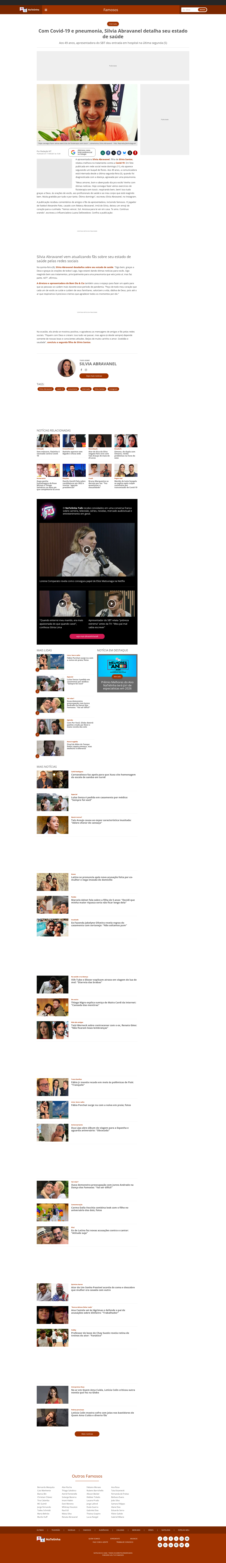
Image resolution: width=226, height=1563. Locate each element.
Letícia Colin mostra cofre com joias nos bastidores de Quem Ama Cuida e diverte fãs (102, 1414)
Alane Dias (116, 1507)
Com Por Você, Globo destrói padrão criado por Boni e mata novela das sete (80, 724)
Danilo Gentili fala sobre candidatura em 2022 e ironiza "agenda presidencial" (74, 484)
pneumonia (72, 389)
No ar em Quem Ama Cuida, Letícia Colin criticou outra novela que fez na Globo (103, 1391)
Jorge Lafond (92, 1503)
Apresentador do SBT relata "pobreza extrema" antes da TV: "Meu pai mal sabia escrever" (109, 624)
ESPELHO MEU (183, 1530)
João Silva (115, 1500)
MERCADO (136, 1530)
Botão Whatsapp (165, 1540)
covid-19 (60, 389)
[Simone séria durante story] (125, 440)
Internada (86, 389)
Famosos (110, 9)
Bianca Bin (41, 1494)
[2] (50, 683)
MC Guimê (41, 1503)
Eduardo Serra (117, 1510)
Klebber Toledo (93, 1497)
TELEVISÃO (56, 1530)
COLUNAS (120, 1530)
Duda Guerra (92, 1507)
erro (135, 153)
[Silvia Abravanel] (66, 368)
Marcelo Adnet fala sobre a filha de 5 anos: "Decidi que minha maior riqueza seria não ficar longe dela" (103, 901)
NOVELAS (71, 1530)
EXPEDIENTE (115, 1539)
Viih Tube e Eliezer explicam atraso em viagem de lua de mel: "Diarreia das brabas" (104, 981)
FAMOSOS (87, 1530)
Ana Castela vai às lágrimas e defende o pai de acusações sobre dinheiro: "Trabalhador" (98, 1311)
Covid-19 (120, 162)
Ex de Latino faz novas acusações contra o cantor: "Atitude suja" (100, 1232)
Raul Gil (65, 1510)
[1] (50, 662)
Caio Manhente (44, 1490)
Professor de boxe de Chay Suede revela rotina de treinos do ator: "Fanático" (100, 1334)
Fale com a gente (100, 1542)
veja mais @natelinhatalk (87, 636)
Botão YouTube (187, 1540)
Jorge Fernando (44, 1507)
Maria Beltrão (43, 1513)
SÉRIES (150, 1530)
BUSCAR (202, 10)
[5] (50, 748)
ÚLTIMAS (40, 1530)
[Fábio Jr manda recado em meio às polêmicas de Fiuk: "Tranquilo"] (52, 1087)
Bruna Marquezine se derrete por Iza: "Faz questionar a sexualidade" (99, 484)
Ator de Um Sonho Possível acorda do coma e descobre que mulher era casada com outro (103, 1289)
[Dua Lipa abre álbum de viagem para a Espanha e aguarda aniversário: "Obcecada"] (52, 1132)
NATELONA (165, 1530)
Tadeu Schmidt (44, 1510)
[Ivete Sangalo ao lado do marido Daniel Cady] (125, 470)
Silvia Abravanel (101, 159)
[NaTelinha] (29, 9)
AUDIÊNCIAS (104, 1530)
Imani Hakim (67, 1500)
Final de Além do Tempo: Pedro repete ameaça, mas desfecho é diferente (79, 746)
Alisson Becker (93, 1494)
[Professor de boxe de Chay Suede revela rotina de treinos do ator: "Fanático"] (52, 1337)
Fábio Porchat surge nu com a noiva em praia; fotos (80, 659)
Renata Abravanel (70, 1517)
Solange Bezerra (69, 1497)
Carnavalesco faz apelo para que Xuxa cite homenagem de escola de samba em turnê (103, 776)
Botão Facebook (171, 1540)
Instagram (113, 389)
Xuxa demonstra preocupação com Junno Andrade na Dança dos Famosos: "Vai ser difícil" (78, 704)
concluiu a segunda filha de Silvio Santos (68, 342)
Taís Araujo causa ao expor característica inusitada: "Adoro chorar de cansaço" (101, 821)
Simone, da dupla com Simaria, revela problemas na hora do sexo (124, 454)
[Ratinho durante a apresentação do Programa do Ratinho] (74, 440)
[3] (50, 705)
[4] (50, 726)
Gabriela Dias (93, 1510)
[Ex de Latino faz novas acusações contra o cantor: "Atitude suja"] (52, 1235)
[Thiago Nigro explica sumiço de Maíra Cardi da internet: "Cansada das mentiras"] (52, 1007)
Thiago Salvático (69, 1490)
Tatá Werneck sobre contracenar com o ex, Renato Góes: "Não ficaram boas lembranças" (104, 1026)
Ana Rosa (115, 1487)
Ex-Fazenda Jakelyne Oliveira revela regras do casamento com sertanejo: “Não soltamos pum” (99, 924)
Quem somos (94, 1539)
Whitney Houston (69, 1507)
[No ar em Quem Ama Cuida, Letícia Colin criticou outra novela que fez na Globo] (52, 1394)
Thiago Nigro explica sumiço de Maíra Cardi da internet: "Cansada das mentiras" (103, 1004)
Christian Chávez (44, 1497)
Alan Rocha (67, 1487)
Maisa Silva (67, 1513)
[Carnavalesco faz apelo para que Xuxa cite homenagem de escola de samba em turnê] (52, 779)
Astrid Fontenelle (69, 1494)
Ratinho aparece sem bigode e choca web (73, 452)
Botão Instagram (181, 1540)
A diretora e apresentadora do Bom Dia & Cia (60, 283)
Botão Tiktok (160, 1540)
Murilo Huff (42, 1517)
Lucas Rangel (92, 1517)
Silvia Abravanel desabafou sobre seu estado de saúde (84, 267)
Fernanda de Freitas (120, 1494)
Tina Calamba (43, 1500)
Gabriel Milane (117, 1517)
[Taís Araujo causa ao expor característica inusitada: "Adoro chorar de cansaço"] (52, 825)
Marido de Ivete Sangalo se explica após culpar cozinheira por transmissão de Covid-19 (125, 484)
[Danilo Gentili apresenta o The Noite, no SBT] (74, 470)
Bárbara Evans (117, 1497)
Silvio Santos (125, 159)
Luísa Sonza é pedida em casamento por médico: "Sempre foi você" (78, 681)
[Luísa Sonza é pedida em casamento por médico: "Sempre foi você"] (52, 802)
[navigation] (46, 10)
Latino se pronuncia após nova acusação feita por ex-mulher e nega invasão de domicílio (102, 878)
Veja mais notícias (94, 376)
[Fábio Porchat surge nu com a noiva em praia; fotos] (52, 1110)
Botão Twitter (176, 1540)
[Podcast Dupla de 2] (176, 1545)
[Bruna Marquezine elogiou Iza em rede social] (100, 470)
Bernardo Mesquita (45, 1487)
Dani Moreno (68, 1503)
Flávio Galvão (117, 1513)
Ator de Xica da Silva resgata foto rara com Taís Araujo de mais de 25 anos (99, 454)
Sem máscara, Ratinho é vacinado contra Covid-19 (48, 453)
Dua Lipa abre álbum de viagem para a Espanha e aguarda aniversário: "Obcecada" (100, 1129)
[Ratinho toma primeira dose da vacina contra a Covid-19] (48, 440)
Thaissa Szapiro (94, 1513)
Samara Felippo (118, 1503)
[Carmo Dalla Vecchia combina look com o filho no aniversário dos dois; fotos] (52, 1212)
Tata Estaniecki (117, 1490)
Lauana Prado (93, 1500)
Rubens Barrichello (95, 1490)
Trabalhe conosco (124, 1542)
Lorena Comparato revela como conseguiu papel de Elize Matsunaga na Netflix (82, 581)
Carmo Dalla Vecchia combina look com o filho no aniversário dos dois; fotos (99, 1209)
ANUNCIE (133, 1539)
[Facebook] (81, 369)
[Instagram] (86, 369)
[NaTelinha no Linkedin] (171, 1545)
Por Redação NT (44, 151)
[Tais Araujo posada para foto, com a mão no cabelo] (100, 440)
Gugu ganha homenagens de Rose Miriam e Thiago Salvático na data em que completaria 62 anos (48, 485)
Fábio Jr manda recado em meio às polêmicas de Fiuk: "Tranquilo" (102, 1083)
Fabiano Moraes (94, 1487)
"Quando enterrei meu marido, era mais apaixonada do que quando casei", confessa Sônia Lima (61, 624)
